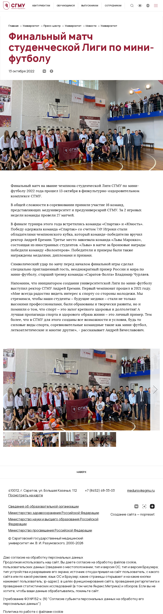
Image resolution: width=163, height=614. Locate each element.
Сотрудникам (113, 5)
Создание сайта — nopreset (133, 514)
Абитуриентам (41, 5)
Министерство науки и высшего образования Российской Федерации (53, 521)
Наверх (81, 472)
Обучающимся (66, 5)
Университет (31, 26)
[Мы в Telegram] (144, 506)
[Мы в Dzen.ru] (152, 506)
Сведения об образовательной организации (43, 506)
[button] (155, 389)
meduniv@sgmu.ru (141, 490)
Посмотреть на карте (25, 495)
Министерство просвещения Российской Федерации (50, 530)
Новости (91, 26)
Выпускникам (89, 5)
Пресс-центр (52, 26)
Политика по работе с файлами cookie (33, 611)
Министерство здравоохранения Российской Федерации (53, 513)
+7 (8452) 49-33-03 (100, 490)
